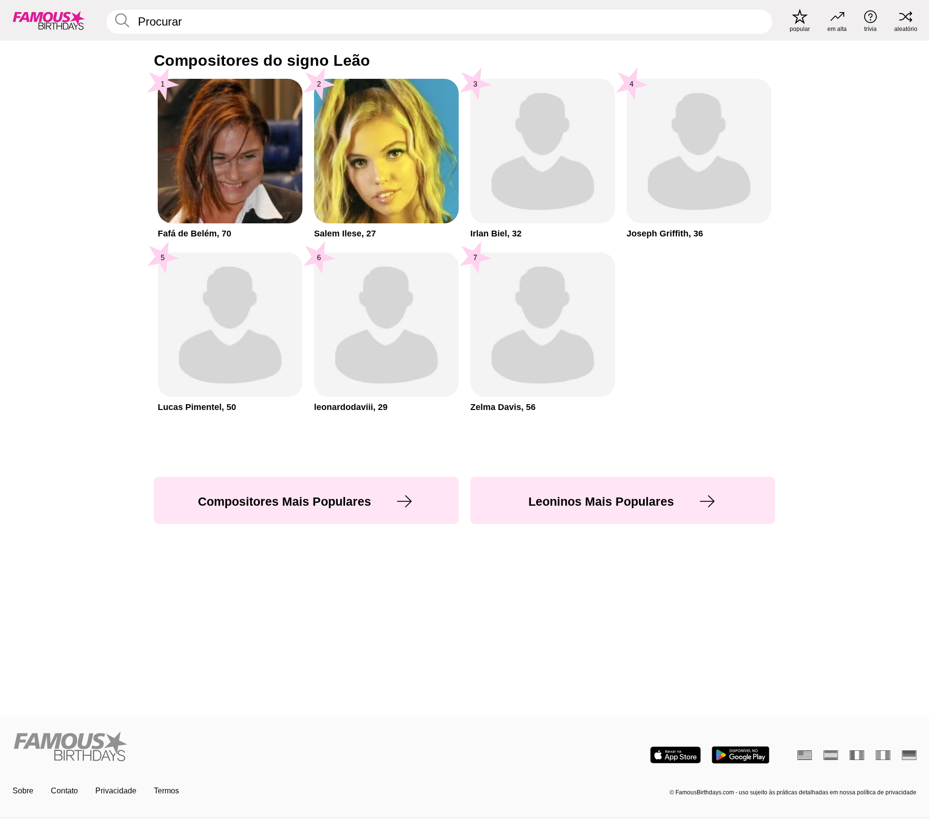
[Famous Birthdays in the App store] (675, 754)
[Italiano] (883, 755)
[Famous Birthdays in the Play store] (740, 754)
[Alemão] (909, 755)
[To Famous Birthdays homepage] (49, 20)
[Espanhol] (831, 755)
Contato (64, 791)
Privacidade (115, 791)
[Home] (236, 747)
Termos (166, 791)
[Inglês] (804, 755)
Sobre (23, 791)
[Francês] (857, 755)
